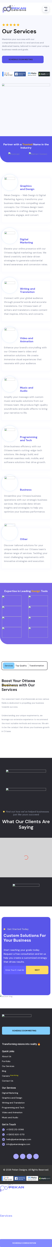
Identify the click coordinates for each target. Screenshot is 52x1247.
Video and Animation (26, 339)
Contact (6, 1232)
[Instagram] (29, 1156)
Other (24, 539)
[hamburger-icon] (45, 9)
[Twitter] (22, 1156)
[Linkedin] (36, 1156)
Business (26, 489)
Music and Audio (26, 389)
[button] (26, 1216)
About (4, 1205)
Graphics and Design (27, 187)
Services (6, 1216)
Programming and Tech (28, 438)
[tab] (8, 666)
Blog (3, 1221)
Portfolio (6, 1210)
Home (4, 1199)
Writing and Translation (27, 290)
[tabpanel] (26, 706)
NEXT (37, 970)
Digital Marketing (26, 241)
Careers (5, 1227)
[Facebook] (16, 1156)
